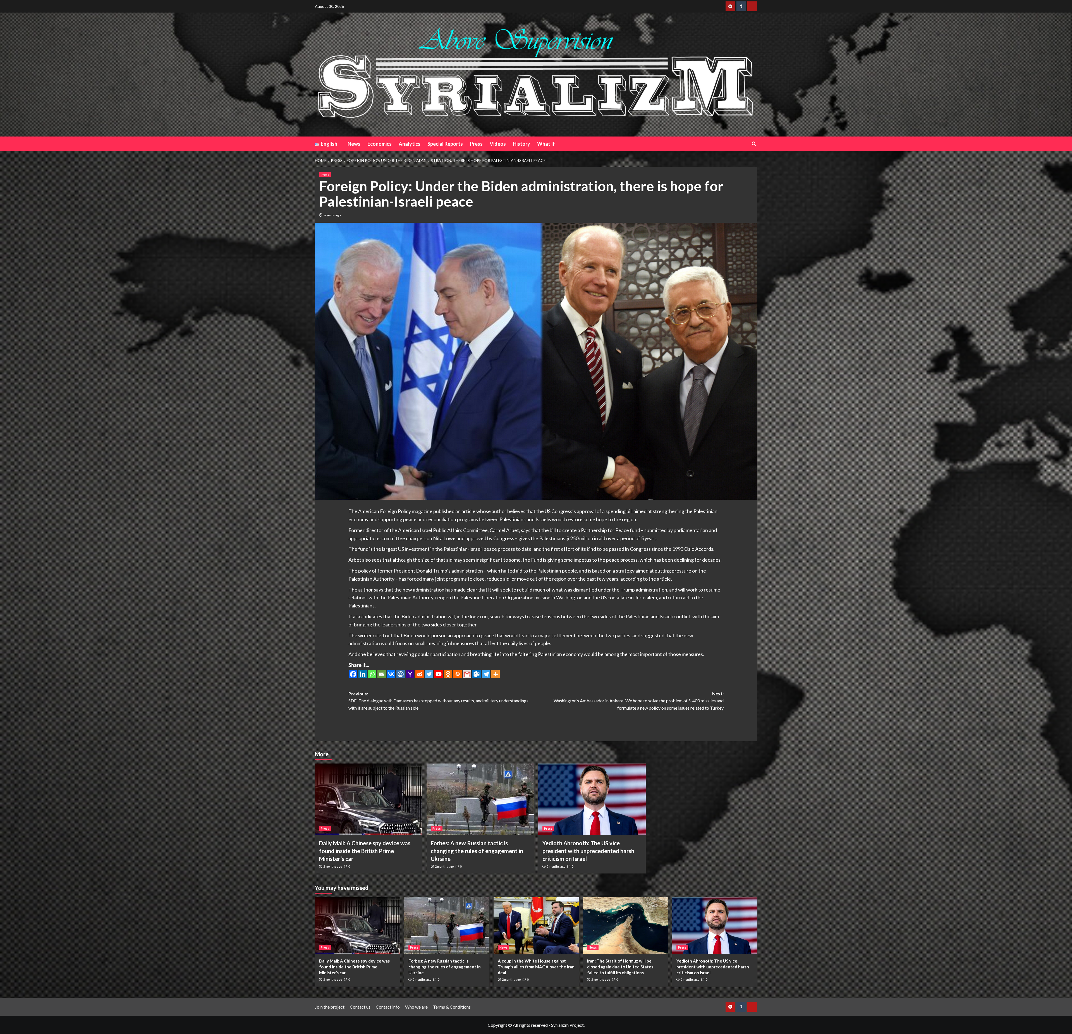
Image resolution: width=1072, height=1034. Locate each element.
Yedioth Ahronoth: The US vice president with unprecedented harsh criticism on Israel (588, 851)
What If (546, 144)
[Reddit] (419, 674)
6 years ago (332, 215)
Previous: (438, 700)
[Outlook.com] (476, 674)
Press (476, 144)
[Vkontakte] (391, 674)
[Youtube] (438, 674)
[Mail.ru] (400, 674)
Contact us (360, 1006)
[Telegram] (486, 674)
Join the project (329, 1006)
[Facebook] (353, 674)
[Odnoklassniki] (448, 674)
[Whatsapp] (372, 674)
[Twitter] (429, 674)
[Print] (457, 674)
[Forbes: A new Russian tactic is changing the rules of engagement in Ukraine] (480, 799)
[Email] (381, 674)
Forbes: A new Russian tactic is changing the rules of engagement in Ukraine (477, 851)
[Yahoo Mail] (410, 674)
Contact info (388, 1006)
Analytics (409, 144)
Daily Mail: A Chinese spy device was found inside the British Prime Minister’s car (364, 851)
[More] (495, 674)
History (521, 144)
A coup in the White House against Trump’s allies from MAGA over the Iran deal (536, 966)
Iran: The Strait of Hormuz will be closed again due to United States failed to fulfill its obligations (620, 966)
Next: (639, 700)
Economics (379, 144)
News (354, 144)
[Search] (753, 144)
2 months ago (332, 866)
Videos (498, 144)
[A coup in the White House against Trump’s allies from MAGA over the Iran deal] (536, 925)
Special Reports (445, 144)
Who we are (416, 1006)
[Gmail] (467, 674)
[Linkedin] (362, 674)
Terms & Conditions (452, 1006)
